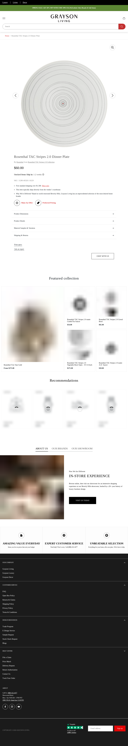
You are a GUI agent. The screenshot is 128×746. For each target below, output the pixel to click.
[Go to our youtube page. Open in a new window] (19, 706)
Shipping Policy (8, 604)
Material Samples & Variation (24, 228)
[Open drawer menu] (4, 18)
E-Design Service (8, 631)
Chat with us (103, 256)
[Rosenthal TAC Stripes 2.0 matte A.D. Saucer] (111, 345)
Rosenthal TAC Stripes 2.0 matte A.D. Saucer (110, 364)
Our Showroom (82, 448)
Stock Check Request (9, 639)
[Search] (122, 26)
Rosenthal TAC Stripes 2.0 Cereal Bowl (111, 320)
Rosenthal (19, 162)
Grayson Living (8, 569)
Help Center (7, 651)
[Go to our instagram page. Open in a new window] (12, 706)
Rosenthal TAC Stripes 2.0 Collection (41, 162)
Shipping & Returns (21, 235)
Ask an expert (19, 249)
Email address (95, 728)
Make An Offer (27, 203)
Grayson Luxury (8, 573)
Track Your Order (8, 678)
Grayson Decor (7, 577)
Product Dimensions (21, 214)
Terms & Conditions (9, 612)
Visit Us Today (83, 500)
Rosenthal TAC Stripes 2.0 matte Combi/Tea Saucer (78, 320)
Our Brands (60, 448)
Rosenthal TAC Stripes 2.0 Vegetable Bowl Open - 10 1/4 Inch (79, 364)
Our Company (8, 562)
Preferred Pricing (49, 203)
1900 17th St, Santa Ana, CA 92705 (13, 700)
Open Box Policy (8, 596)
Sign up (120, 728)
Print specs (18, 245)
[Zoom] (112, 47)
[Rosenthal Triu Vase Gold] (32, 324)
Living (15, 2)
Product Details (19, 221)
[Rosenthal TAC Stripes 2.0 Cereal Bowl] (111, 301)
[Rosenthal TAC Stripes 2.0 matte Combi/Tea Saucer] (80, 301)
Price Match (6, 662)
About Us (42, 448)
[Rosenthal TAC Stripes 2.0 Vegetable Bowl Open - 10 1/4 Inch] (80, 345)
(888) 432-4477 (12, 693)
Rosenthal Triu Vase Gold (13, 365)
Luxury (5, 2)
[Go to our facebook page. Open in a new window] (5, 706)
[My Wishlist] (118, 18)
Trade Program (7, 626)
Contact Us (6, 674)
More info (45, 186)
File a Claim (6, 657)
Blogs (4, 643)
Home (7, 36)
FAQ (4, 591)
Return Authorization (9, 670)
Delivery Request (8, 666)
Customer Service (9, 585)
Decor (25, 2)
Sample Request (8, 635)
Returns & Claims (8, 600)
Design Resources (9, 620)
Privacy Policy (7, 608)
